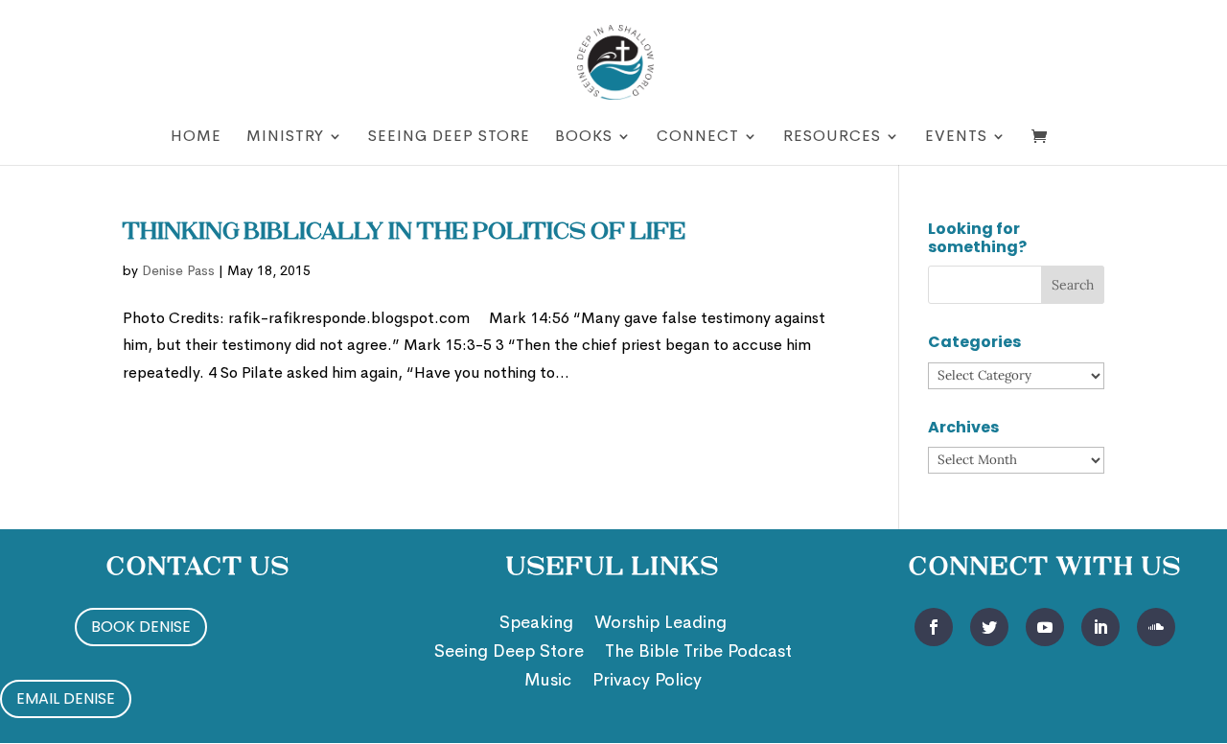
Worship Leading (660, 624)
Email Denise (65, 698)
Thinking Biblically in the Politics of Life (404, 232)
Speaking (536, 624)
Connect (698, 137)
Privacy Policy (647, 681)
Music (547, 681)
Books (584, 137)
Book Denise (141, 627)
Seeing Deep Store (449, 137)
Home (196, 137)
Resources (832, 137)
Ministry (285, 137)
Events (956, 137)
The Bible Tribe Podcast (698, 653)
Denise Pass (178, 270)
